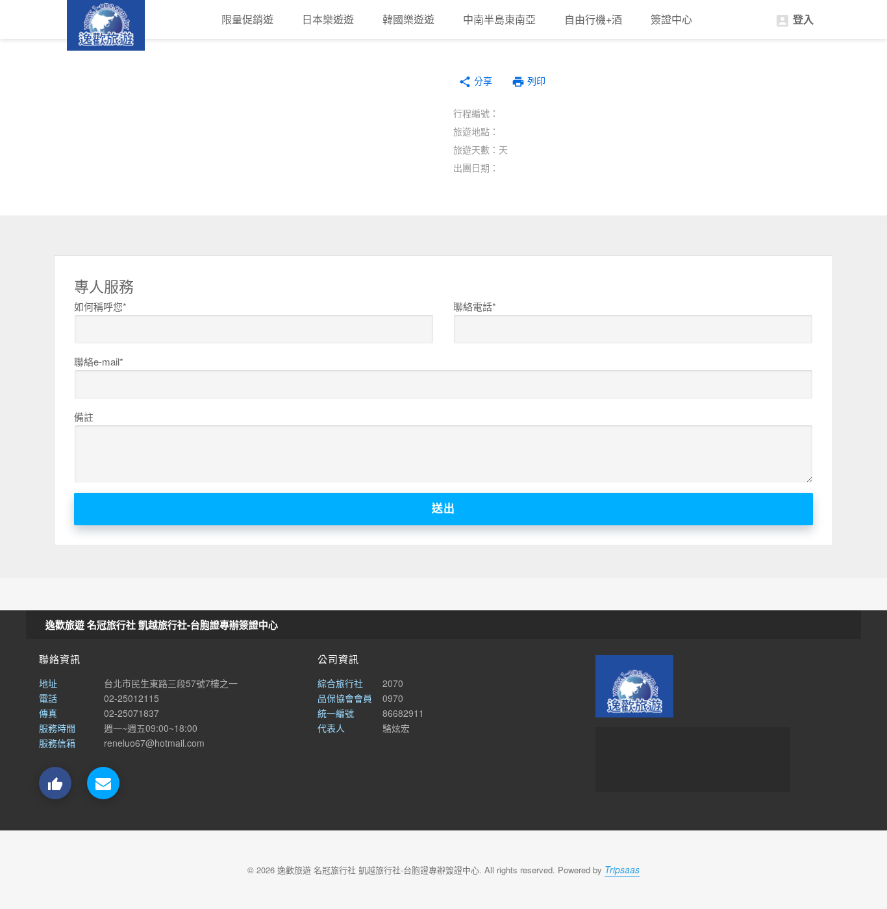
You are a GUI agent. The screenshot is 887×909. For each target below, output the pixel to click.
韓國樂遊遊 (408, 19)
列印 (528, 81)
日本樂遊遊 (328, 19)
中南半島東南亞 (499, 19)
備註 (84, 416)
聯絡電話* (474, 306)
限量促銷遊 (247, 19)
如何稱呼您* (100, 306)
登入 (794, 20)
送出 (443, 509)
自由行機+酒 (593, 19)
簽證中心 (671, 19)
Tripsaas (622, 869)
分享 (475, 81)
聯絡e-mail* (98, 361)
